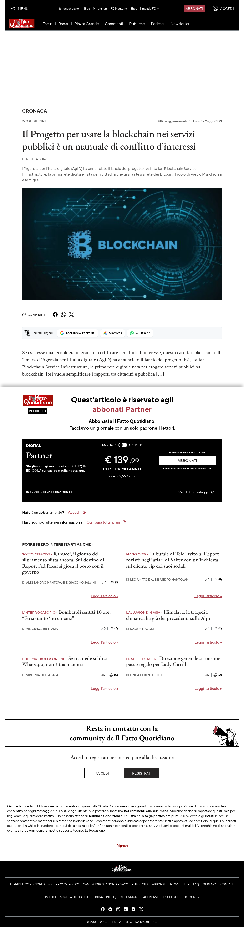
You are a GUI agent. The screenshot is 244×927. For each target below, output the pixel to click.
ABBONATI (187, 460)
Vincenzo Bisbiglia (40, 628)
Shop (134, 8)
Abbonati (194, 8)
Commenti (36, 314)
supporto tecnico (71, 830)
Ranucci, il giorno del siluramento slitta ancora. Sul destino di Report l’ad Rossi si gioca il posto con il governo (63, 562)
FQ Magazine (119, 8)
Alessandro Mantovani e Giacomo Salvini (59, 582)
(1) (116, 582)
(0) (116, 674)
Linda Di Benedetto (144, 675)
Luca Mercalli (140, 628)
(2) (220, 628)
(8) (220, 579)
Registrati (142, 773)
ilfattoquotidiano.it (69, 8)
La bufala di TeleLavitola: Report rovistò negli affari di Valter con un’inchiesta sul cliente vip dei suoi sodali (172, 559)
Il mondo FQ (148, 8)
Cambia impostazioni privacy (105, 884)
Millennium (100, 8)
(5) (116, 628)
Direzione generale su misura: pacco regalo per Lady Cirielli (173, 661)
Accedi (102, 773)
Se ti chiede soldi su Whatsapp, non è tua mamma (65, 661)
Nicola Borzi (35, 159)
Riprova (122, 845)
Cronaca (34, 111)
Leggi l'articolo (104, 595)
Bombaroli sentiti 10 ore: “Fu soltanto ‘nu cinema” (66, 614)
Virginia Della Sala (40, 675)
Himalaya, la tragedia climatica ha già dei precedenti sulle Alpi (168, 614)
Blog (87, 8)
